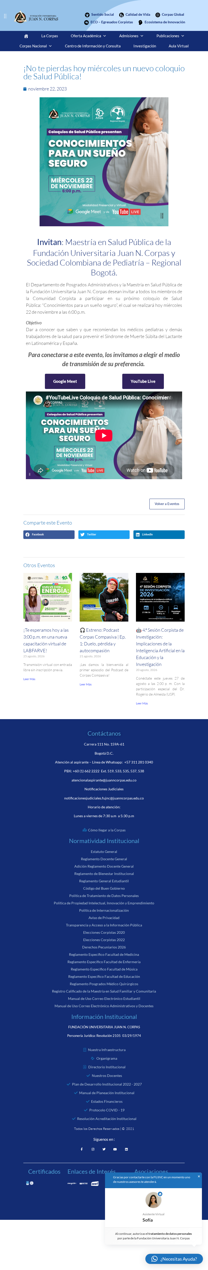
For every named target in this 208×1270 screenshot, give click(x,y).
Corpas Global (173, 14)
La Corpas (49, 36)
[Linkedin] (126, 1149)
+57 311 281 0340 (138, 762)
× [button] (199, 1176)
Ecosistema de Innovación (165, 22)
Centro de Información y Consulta (93, 46)
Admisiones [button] (128, 36)
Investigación (144, 46)
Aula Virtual (179, 46)
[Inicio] (26, 36)
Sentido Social (102, 14)
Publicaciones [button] (168, 36)
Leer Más (29, 679)
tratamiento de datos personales (170, 1234)
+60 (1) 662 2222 (86, 771)
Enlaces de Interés (91, 1171)
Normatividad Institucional (104, 840)
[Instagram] (93, 1149)
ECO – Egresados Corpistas (112, 22)
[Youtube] (115, 1149)
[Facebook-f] (82, 1149)
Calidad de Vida (138, 14)
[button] (49, 534)
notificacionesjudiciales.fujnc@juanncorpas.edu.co (104, 798)
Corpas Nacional (33, 46)
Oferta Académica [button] (86, 36)
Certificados (44, 1171)
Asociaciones (151, 1171)
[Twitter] (104, 1149)
